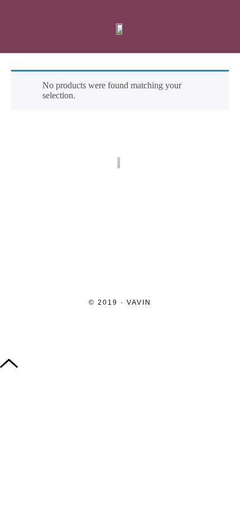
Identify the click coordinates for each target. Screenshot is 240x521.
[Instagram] (48, 204)
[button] (18, 26)
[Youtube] (192, 204)
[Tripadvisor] (144, 204)
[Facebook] (96, 204)
